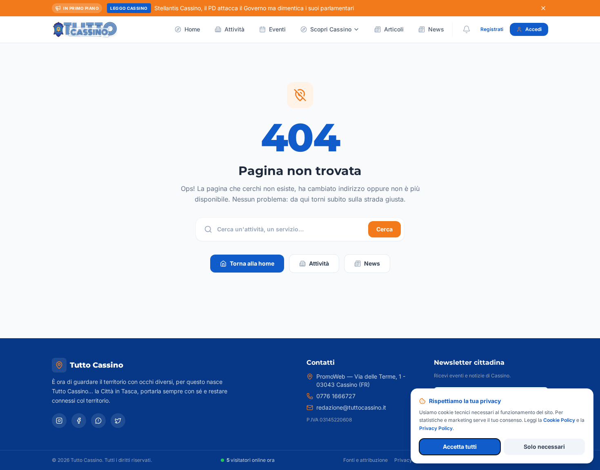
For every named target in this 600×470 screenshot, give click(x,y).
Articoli (394, 29)
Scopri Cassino (330, 29)
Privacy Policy (411, 460)
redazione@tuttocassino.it (351, 407)
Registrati (491, 29)
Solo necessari (544, 446)
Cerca (384, 229)
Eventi (277, 29)
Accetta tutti (460, 446)
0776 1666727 (336, 395)
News (436, 29)
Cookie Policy (559, 420)
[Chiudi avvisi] (543, 8)
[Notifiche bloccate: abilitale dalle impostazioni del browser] (466, 29)
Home (192, 29)
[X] (118, 420)
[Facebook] (78, 420)
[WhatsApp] (98, 420)
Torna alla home (252, 263)
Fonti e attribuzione (365, 460)
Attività (234, 29)
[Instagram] (59, 420)
